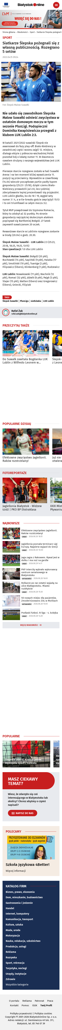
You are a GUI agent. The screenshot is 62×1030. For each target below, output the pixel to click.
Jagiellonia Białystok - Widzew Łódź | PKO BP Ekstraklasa (22, 507)
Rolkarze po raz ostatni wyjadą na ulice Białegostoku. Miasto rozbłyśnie (39, 586)
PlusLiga (24, 301)
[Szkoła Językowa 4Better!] (31, 847)
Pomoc (25, 1005)
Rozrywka (11, 957)
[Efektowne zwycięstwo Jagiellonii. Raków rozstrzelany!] (26, 441)
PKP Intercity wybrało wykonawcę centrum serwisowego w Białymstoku (39, 572)
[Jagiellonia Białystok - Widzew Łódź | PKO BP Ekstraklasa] (25, 490)
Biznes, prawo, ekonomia (20, 891)
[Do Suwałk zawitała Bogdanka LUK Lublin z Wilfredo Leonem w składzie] (26, 343)
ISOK (34, 1005)
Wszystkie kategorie (17, 984)
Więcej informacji (16, 870)
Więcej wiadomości (29, 625)
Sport (32, 32)
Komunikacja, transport (19, 919)
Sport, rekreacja (15, 962)
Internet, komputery (17, 913)
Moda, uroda (13, 930)
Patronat (39, 1000)
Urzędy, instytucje (16, 973)
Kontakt (14, 1005)
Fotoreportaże (15, 472)
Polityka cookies (43, 1013)
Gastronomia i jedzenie (19, 902)
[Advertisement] (31, 393)
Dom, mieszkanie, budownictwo (24, 897)
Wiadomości (22, 32)
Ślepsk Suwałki (10, 301)
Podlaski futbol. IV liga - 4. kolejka (39, 612)
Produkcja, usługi (16, 946)
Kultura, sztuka (14, 924)
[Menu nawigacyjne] (56, 5)
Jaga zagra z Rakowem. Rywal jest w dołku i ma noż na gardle (40, 559)
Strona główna (9, 32)
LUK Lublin (48, 301)
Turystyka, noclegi (16, 968)
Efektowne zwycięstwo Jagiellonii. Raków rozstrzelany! (24, 459)
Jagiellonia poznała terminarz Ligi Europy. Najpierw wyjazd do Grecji (39, 545)
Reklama (11, 951)
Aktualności (26, 578)
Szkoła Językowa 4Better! (27, 865)
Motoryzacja (13, 935)
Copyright (10, 1016)
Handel (10, 908)
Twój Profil (46, 1005)
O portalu (14, 1000)
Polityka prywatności (21, 1013)
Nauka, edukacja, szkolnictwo (23, 940)
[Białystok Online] (31, 5)
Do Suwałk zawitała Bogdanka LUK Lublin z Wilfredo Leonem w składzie (25, 361)
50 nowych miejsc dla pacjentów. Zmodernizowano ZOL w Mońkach (39, 599)
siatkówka (36, 301)
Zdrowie (10, 979)
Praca (50, 1000)
